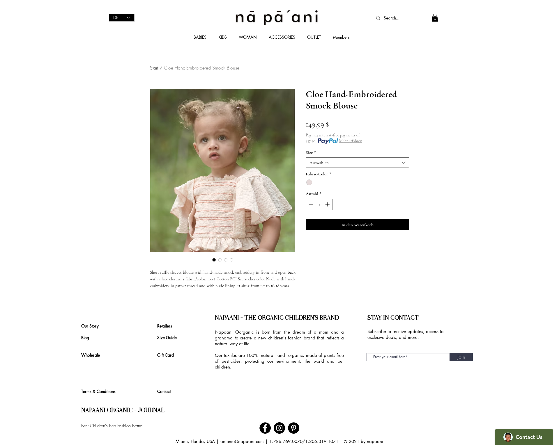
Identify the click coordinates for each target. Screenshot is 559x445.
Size (311, 152)
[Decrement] (310, 204)
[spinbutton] (319, 204)
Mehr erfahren (350, 140)
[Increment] (328, 204)
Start (154, 68)
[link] (434, 18)
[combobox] (357, 162)
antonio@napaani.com (242, 441)
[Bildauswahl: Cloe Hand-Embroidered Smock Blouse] (214, 260)
